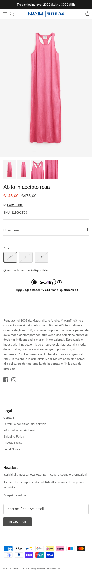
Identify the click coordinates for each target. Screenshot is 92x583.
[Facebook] (5, 379)
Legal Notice (11, 449)
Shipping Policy (13, 436)
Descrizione (12, 230)
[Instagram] (13, 379)
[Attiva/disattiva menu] (4, 13)
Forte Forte (15, 205)
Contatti (8, 417)
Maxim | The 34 (20, 568)
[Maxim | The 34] (46, 14)
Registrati (17, 521)
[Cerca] (14, 13)
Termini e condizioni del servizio (24, 424)
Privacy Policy (12, 442)
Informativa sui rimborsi (19, 430)
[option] (46, 88)
